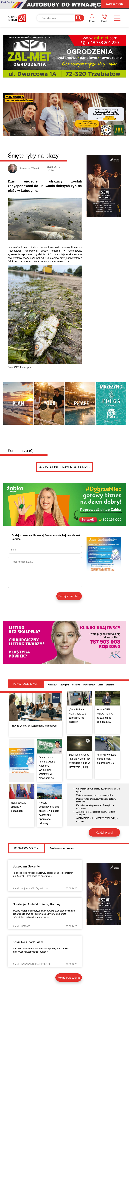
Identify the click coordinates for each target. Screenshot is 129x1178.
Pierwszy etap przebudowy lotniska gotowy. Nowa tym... (96, 800)
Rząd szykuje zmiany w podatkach (18, 807)
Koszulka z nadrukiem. (28, 942)
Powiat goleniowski (25, 683)
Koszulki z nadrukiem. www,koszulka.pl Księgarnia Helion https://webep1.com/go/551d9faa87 (41, 950)
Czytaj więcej (104, 832)
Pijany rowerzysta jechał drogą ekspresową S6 (106, 759)
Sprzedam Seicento (26, 866)
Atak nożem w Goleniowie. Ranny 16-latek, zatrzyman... (95, 813)
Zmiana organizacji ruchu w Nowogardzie (94, 795)
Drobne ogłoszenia (26, 848)
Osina (100, 684)
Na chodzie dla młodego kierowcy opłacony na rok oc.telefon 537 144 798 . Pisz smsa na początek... (43, 874)
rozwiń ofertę (115, 4)
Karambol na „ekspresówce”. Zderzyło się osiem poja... (95, 807)
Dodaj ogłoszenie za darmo (62, 848)
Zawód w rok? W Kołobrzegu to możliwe (34, 725)
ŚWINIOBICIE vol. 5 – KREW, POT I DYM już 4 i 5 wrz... (97, 820)
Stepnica (110, 684)
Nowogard (64, 684)
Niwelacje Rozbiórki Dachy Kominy (36, 904)
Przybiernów (89, 684)
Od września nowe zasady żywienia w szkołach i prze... (98, 790)
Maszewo (76, 684)
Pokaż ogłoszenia (68, 977)
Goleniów (52, 684)
